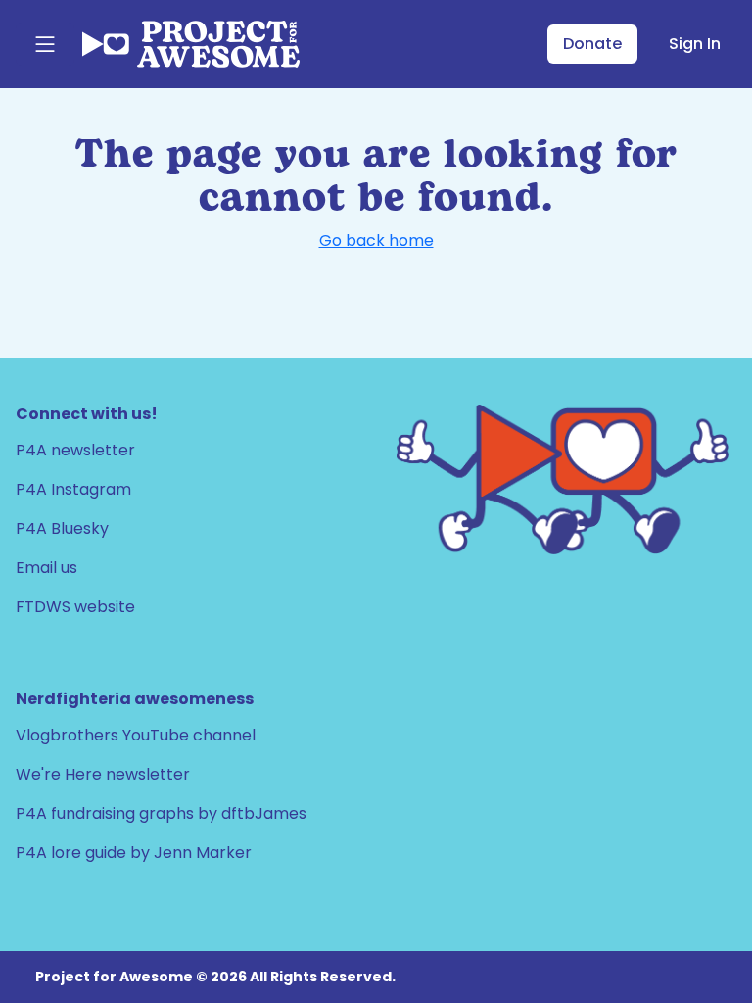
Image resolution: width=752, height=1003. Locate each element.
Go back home (376, 240)
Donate (592, 43)
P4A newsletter (75, 450)
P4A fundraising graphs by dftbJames (161, 813)
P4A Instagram (73, 489)
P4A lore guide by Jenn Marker (134, 852)
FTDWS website (75, 607)
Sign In (695, 43)
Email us (46, 567)
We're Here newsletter (103, 774)
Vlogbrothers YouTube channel (136, 735)
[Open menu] (45, 44)
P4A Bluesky (62, 528)
